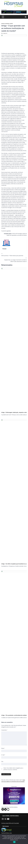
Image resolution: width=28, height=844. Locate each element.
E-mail (3, 755)
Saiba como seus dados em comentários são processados (13, 780)
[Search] (26, 17)
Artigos (3, 23)
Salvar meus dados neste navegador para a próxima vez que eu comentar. (13, 768)
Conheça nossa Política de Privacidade (10, 823)
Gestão (11, 23)
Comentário (4, 730)
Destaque (7, 23)
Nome (3, 748)
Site (2, 761)
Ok (14, 842)
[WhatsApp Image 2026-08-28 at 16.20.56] (14, 804)
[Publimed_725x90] (14, 13)
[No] (26, 839)
